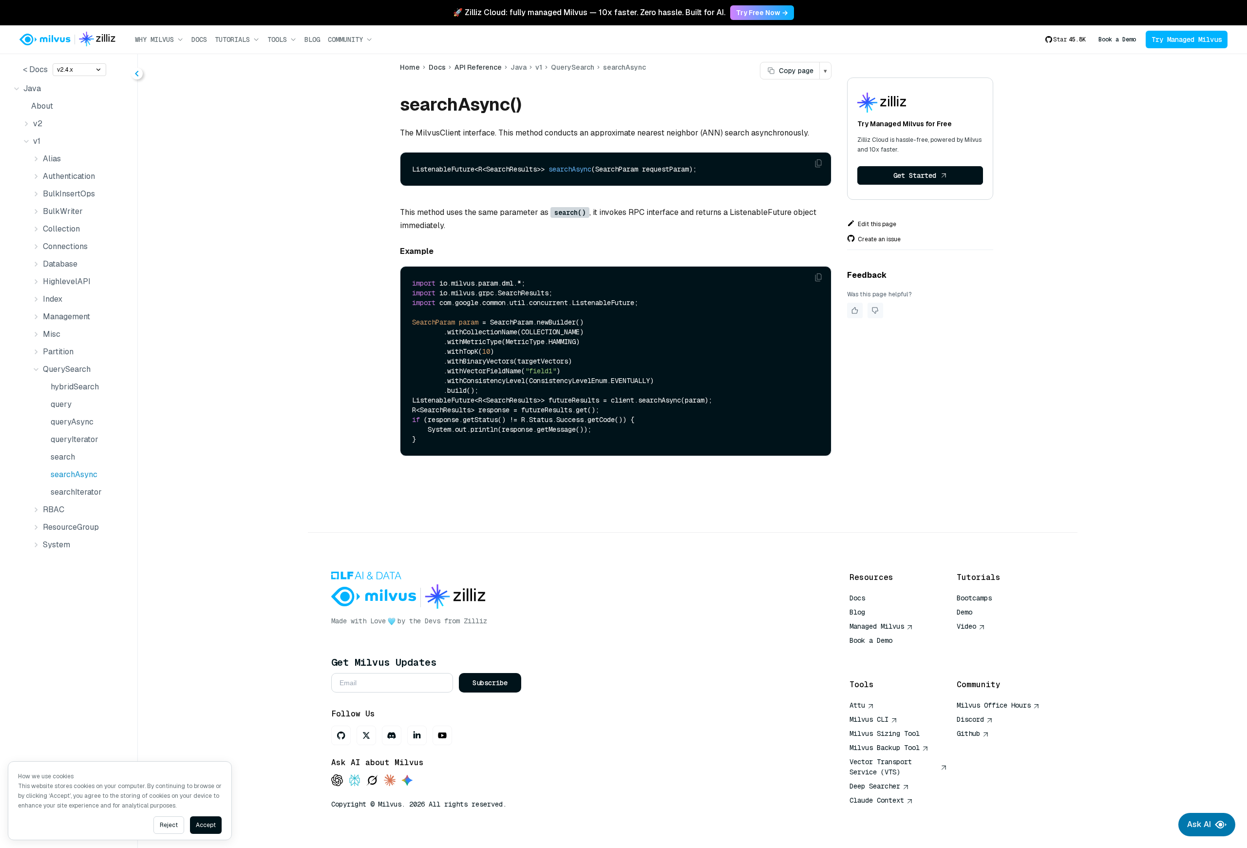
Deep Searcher (875, 786)
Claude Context (877, 800)
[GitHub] (341, 735)
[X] (366, 735)
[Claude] (390, 781)
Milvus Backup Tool (885, 747)
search (63, 457)
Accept (206, 825)
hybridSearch (75, 387)
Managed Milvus (877, 626)
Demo (964, 612)
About (42, 106)
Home (410, 67)
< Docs (35, 69)
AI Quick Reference (885, 654)
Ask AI (1199, 824)
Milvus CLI (869, 719)
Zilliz (475, 621)
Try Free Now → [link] (762, 12)
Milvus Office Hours (994, 705)
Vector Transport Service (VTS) (881, 766)
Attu (857, 705)
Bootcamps (974, 598)
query (61, 404)
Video (966, 626)
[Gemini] (407, 781)
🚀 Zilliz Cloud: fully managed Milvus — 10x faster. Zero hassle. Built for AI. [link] (589, 12)
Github (968, 733)
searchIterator (76, 492)
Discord (970, 719)
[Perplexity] (354, 781)
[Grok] (372, 781)
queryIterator (74, 439)
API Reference (478, 67)
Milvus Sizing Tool (885, 733)
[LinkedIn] (417, 735)
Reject (169, 825)
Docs (199, 39)
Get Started (914, 175)
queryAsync (72, 422)
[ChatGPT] (337, 781)
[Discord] (391, 735)
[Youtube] (442, 735)
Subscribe (490, 682)
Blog (312, 39)
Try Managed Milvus (1187, 39)
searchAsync (74, 474)
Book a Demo (1117, 39)
